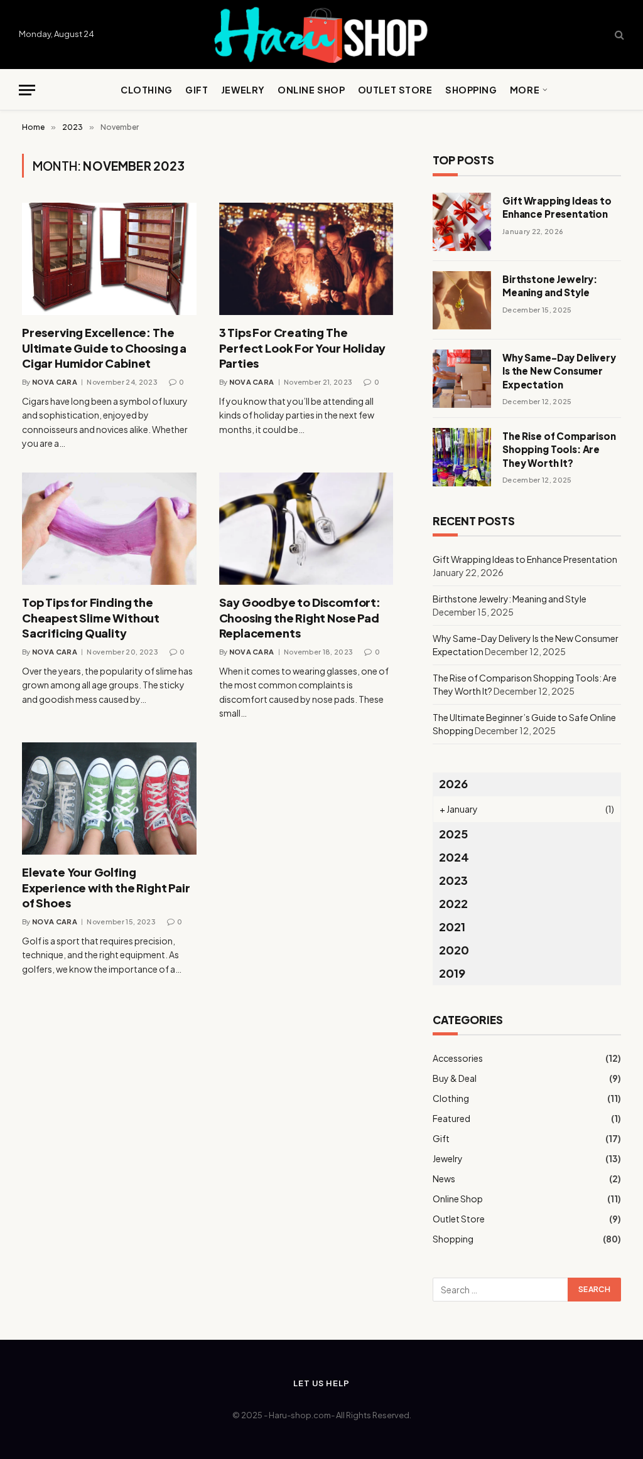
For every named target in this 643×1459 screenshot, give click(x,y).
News (444, 1178)
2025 (453, 833)
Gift (196, 89)
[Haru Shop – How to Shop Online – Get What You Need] (321, 34)
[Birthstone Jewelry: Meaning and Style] (462, 300)
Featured (451, 1118)
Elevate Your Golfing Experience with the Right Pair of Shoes (106, 887)
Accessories (458, 1058)
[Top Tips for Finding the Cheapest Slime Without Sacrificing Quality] (109, 529)
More (524, 89)
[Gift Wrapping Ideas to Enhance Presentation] (462, 222)
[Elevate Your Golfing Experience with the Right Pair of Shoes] (109, 798)
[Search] (618, 35)
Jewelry (243, 89)
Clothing (147, 89)
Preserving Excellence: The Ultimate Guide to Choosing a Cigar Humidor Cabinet (104, 347)
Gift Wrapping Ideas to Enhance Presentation (557, 207)
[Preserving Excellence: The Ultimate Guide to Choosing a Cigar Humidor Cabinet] (109, 259)
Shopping (471, 89)
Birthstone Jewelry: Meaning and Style (549, 285)
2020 (454, 950)
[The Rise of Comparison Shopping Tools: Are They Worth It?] (462, 457)
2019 (452, 973)
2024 (454, 857)
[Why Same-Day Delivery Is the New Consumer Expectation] (462, 379)
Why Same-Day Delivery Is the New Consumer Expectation (559, 370)
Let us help (321, 1383)
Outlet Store (395, 89)
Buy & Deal (455, 1078)
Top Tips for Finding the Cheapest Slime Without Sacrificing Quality (90, 617)
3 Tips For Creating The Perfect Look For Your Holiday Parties (302, 347)
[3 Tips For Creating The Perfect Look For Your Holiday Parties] (306, 259)
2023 (453, 880)
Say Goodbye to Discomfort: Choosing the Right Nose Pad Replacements (300, 617)
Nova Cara (54, 382)
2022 (453, 903)
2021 (452, 926)
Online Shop (311, 89)
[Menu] (27, 90)
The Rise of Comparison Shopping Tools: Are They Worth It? (559, 449)
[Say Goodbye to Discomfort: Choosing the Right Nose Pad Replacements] (306, 529)
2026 (453, 783)
